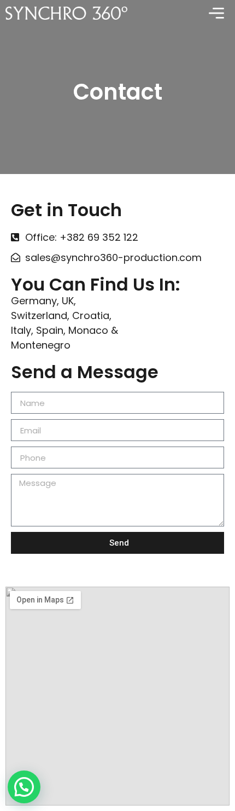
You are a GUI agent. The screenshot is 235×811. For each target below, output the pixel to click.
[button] (24, 787)
